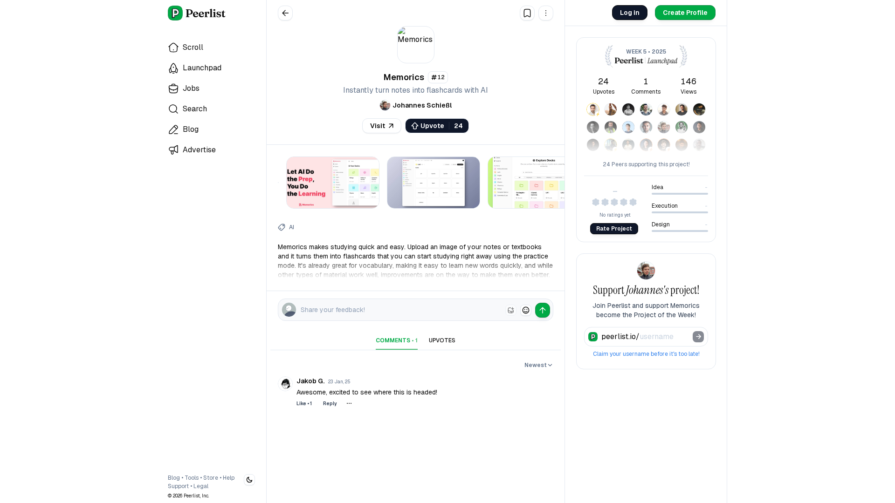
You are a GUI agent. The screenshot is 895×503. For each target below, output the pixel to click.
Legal (200, 486)
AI (291, 227)
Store (210, 478)
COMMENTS (397, 340)
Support (178, 486)
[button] (545, 13)
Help (228, 478)
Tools (192, 478)
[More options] (349, 403)
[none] (510, 310)
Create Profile (685, 12)
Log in (630, 12)
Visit (377, 126)
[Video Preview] (278, 184)
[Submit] (698, 336)
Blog (174, 478)
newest (535, 365)
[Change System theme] (249, 479)
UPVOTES (442, 340)
